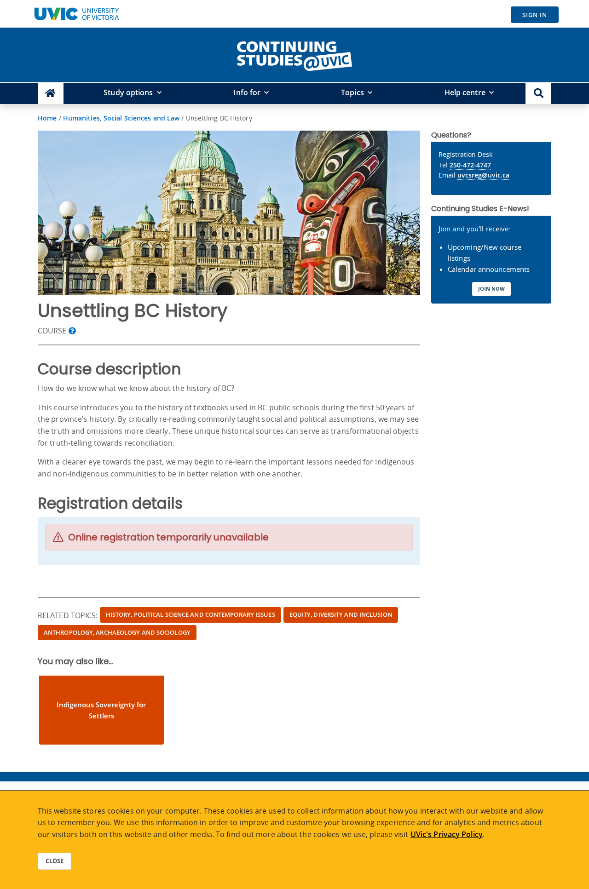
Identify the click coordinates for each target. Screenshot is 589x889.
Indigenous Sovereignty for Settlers (101, 710)
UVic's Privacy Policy (446, 834)
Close (55, 861)
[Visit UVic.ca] (76, 13)
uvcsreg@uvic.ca (483, 175)
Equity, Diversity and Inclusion (340, 614)
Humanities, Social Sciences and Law (121, 118)
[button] (538, 93)
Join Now (491, 288)
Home (47, 118)
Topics (352, 92)
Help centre (465, 92)
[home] (294, 54)
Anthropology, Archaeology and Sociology (117, 632)
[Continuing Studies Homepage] (51, 93)
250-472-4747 (470, 165)
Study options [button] (128, 92)
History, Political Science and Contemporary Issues (190, 614)
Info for (246, 92)
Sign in (534, 15)
